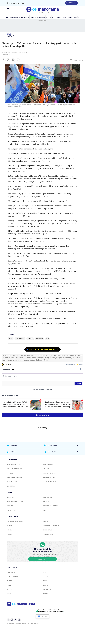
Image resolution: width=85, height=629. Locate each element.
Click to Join (42, 559)
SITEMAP (10, 530)
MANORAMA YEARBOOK (15, 477)
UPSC (54, 17)
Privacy (10, 506)
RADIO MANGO (12, 482)
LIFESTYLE (46, 577)
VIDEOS (9, 590)
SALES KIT (46, 521)
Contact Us (47, 497)
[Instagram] (11, 619)
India (10, 36)
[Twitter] (19, 619)
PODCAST (10, 594)
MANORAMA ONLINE (13, 464)
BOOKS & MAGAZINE (50, 482)
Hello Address (48, 464)
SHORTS (45, 594)
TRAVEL (70, 17)
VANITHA (46, 469)
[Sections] (8, 8)
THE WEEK (10, 473)
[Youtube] (15, 619)
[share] (8, 60)
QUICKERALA (11, 486)
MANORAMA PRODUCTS (15, 501)
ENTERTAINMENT (24, 17)
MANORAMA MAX (49, 477)
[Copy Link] (18, 60)
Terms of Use (11, 510)
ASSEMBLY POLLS (40, 17)
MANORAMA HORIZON (14, 469)
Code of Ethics (48, 534)
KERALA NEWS (14, 17)
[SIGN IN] (77, 8)
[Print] (13, 60)
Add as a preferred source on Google (43, 349)
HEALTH (59, 17)
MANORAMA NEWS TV (50, 473)
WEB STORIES (47, 590)
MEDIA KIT (46, 501)
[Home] (7, 17)
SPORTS (48, 17)
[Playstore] (13, 611)
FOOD (64, 17)
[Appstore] (28, 611)
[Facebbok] (8, 619)
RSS (44, 510)
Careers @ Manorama (51, 506)
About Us (10, 497)
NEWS (32, 17)
